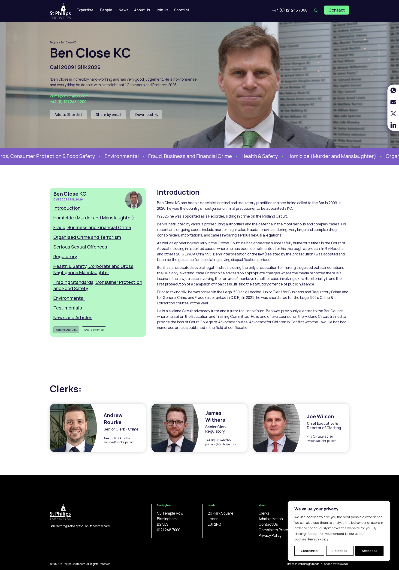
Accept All (369, 551)
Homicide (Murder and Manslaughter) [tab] (93, 218)
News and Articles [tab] (72, 317)
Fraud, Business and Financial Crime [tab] (92, 227)
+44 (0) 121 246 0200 (68, 101)
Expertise (85, 9)
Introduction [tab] (67, 208)
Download (144, 114)
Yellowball (342, 564)
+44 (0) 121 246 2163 (117, 438)
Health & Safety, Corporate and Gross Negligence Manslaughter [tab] (93, 269)
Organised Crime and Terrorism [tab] (87, 237)
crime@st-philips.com (69, 96)
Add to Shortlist (68, 114)
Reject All (339, 551)
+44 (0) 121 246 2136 (320, 437)
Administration (271, 518)
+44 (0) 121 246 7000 (290, 10)
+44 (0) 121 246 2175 (218, 440)
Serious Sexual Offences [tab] (80, 247)
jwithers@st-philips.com (220, 444)
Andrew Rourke (113, 419)
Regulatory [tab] (65, 256)
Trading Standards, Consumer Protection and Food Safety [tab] (97, 285)
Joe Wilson (320, 416)
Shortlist (181, 9)
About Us (142, 9)
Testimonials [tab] (67, 308)
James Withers (215, 416)
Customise (309, 551)
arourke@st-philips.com (119, 442)
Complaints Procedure (278, 529)
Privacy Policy (318, 539)
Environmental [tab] (69, 298)
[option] (110, 156)
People (106, 9)
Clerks (264, 513)
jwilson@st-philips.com (321, 441)
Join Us (162, 9)
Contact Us (268, 524)
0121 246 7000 (168, 529)
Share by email (108, 114)
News (123, 9)
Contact (337, 10)
